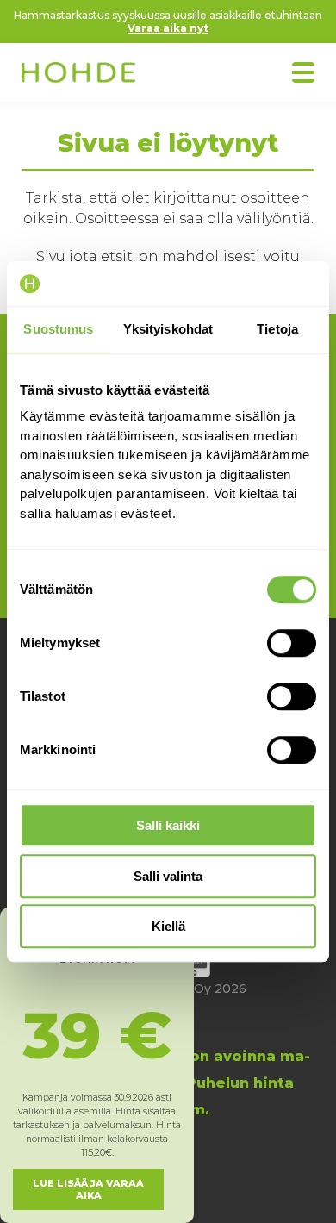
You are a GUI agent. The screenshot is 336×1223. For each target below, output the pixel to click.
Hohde (78, 74)
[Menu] (303, 72)
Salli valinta (168, 876)
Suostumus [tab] (58, 328)
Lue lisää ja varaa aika (88, 1189)
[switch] (291, 643)
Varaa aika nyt (168, 28)
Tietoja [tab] (277, 328)
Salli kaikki (168, 825)
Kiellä (168, 926)
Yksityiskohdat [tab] (168, 328)
